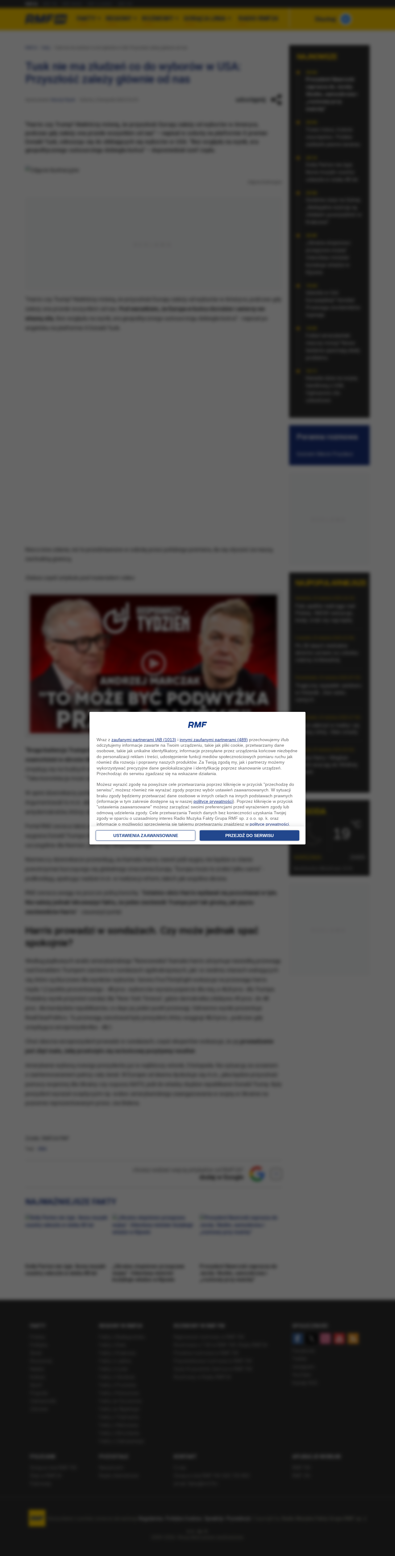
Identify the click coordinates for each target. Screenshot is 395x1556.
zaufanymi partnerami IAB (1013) (143, 739)
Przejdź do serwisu (249, 835)
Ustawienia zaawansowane (145, 835)
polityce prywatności (213, 801)
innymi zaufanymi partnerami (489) (214, 739)
